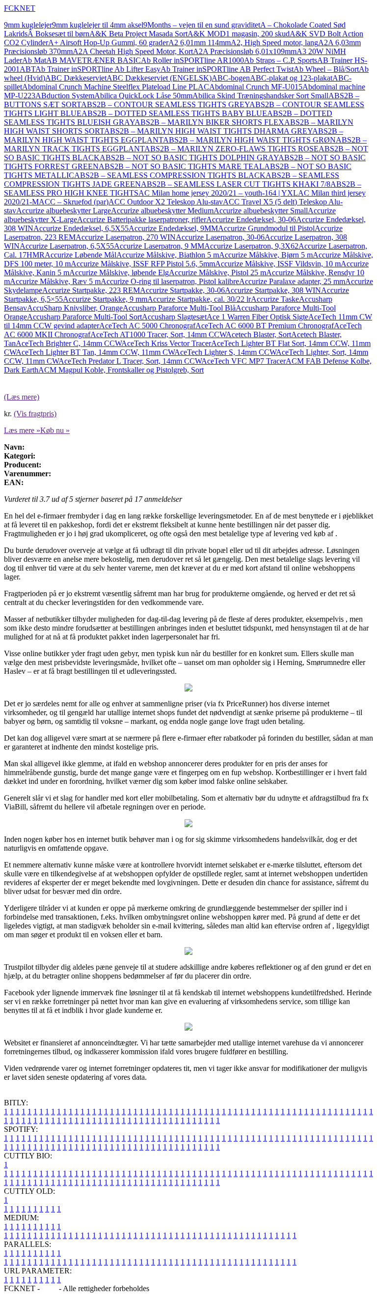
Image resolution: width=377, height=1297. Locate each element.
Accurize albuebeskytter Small (261, 210)
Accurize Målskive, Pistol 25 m (217, 272)
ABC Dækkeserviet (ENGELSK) (159, 78)
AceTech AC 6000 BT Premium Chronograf (264, 325)
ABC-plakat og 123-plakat (291, 78)
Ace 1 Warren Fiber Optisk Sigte (257, 317)
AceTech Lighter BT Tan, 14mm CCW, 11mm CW (95, 352)
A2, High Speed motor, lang (274, 42)
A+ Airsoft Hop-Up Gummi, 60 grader (108, 42)
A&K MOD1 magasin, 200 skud (239, 33)
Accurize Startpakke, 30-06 (182, 290)
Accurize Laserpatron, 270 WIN (126, 237)
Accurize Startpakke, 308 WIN (273, 290)
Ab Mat (34, 60)
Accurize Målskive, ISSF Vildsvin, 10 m (278, 263)
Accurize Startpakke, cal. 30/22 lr (199, 299)
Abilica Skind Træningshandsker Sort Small (260, 95)
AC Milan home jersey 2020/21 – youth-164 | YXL (218, 193)
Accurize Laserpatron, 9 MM (159, 246)
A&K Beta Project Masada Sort (138, 33)
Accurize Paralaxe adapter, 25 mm (292, 281)
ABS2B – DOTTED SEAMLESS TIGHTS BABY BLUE (174, 113)
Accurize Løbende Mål (80, 255)
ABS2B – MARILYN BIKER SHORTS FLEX (209, 122)
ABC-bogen (231, 78)
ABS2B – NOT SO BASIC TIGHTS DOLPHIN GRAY (189, 157)
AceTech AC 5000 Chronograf (147, 325)
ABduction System (64, 95)
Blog (49, 1288)
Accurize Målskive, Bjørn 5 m (266, 255)
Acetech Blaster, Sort (258, 334)
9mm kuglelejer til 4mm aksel (97, 25)
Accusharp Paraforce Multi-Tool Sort (84, 317)
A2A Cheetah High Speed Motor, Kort (133, 51)
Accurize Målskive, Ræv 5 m (55, 281)
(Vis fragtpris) (35, 413)
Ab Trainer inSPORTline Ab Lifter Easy (98, 69)
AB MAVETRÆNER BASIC (93, 60)
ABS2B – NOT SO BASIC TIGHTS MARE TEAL (181, 166)
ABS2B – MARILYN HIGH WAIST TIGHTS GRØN (249, 140)
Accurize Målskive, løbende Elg (119, 272)
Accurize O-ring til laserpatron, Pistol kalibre (170, 281)
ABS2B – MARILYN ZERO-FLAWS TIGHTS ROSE (231, 148)
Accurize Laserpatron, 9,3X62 (251, 246)
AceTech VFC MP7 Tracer (243, 361)
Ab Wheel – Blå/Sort (326, 69)
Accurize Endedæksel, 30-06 (251, 219)
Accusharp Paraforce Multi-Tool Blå (179, 308)
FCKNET (19, 8)
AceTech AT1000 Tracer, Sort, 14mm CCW (158, 334)
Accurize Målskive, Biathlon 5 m (167, 255)
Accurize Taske (275, 299)
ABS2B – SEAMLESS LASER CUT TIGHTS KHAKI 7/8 (235, 184)
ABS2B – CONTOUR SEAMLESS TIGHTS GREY (165, 104)
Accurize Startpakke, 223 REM (91, 290)
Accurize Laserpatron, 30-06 (220, 237)
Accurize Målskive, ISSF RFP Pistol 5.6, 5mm (143, 263)
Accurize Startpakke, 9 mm (105, 299)
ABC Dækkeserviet (76, 78)
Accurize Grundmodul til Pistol (266, 228)
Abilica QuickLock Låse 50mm (143, 95)
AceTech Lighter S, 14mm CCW (225, 352)
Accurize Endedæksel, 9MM (173, 228)
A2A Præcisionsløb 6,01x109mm (244, 51)
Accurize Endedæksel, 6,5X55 (81, 228)
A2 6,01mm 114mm (199, 42)
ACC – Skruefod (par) (73, 202)
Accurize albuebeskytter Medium (162, 210)
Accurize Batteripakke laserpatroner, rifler (141, 219)
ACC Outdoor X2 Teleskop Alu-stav (165, 202)
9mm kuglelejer (28, 25)
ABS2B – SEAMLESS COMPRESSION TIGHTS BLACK (170, 175)
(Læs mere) (21, 397)
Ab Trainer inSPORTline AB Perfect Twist (227, 69)
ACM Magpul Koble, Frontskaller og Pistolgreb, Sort (121, 370)
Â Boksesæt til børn (58, 33)
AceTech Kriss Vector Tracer (166, 343)
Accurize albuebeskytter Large (63, 210)
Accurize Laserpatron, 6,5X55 (67, 246)
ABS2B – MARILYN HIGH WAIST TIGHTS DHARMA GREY (208, 131)
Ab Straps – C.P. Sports (280, 60)
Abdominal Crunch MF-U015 (255, 87)
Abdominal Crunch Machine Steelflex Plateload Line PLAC (115, 87)
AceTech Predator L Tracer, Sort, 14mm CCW (129, 361)
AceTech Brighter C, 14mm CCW (68, 343)
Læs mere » (22, 430)
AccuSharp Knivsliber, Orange (75, 308)
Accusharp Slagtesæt (174, 317)
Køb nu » (55, 430)
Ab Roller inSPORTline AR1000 (192, 60)
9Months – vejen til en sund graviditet (201, 25)
